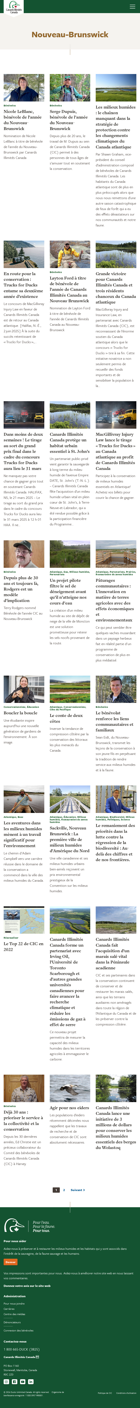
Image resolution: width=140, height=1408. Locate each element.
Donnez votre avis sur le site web (27, 1285)
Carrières (9, 1309)
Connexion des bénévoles (18, 1330)
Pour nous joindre (14, 1303)
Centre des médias (14, 1314)
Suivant (76, 1190)
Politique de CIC (105, 1393)
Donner (10, 1262)
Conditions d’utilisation (126, 1393)
